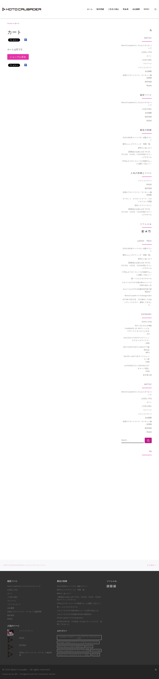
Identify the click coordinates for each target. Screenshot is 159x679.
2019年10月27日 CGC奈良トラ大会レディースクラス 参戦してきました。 (137, 302)
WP (16, 674)
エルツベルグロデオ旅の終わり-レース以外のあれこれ (137, 283)
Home (10, 23)
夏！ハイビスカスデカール (141, 278)
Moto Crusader (19, 669)
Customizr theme (46, 674)
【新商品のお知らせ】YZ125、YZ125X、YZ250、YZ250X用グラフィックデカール (136, 154)
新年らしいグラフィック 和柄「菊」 (137, 144)
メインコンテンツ (145, 67)
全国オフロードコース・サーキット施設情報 (137, 76)
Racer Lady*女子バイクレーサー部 (137, 357)
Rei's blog (140, 325)
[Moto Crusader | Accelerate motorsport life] (21, 8)
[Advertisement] (136, 504)
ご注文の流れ (146, 60)
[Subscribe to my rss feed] (151, 30)
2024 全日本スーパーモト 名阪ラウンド (137, 138)
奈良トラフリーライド (143, 205)
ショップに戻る (18, 57)
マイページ (147, 63)
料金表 (149, 85)
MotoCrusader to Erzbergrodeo (138, 295)
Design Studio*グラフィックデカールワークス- (137, 339)
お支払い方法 (146, 52)
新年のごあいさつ (145, 148)
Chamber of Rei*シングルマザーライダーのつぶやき (137, 329)
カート (149, 56)
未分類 (146, 375)
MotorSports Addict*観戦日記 (136, 348)
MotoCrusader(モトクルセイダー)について (136, 46)
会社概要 (148, 71)
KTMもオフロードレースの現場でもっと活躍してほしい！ (137, 162)
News (144, 322)
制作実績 (148, 81)
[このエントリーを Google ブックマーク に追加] (25, 39)
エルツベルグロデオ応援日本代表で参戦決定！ (137, 290)
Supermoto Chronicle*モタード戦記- (137, 366)
